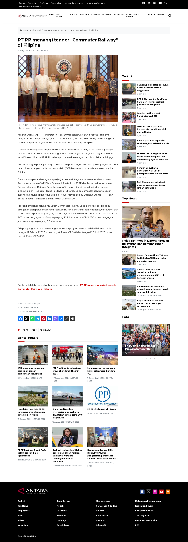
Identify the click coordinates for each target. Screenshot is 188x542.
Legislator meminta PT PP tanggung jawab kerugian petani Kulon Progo (31, 412)
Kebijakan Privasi (144, 506)
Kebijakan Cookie (144, 510)
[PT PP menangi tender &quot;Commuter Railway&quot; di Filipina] (146, 221)
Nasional (100, 520)
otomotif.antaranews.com (30, 6)
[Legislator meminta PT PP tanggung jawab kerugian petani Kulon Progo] (33, 396)
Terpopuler (32, 3)
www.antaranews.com (74, 3)
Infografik (101, 525)
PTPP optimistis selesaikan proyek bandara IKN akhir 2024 (66, 371)
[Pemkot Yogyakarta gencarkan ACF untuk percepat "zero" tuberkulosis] (129, 172)
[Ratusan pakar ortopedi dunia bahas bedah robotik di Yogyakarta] (129, 88)
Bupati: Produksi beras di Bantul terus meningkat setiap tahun (150, 303)
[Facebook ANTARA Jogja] (143, 3)
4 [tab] (150, 358)
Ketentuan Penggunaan (148, 501)
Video (21, 520)
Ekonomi (95, 15)
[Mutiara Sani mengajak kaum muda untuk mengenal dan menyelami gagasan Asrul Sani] (129, 157)
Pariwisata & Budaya (132, 16)
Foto (125, 317)
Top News (43, 3)
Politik (73, 15)
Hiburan (151, 15)
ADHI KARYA (45, 330)
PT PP (25, 330)
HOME (51, 15)
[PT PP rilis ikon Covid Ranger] (102, 396)
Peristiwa (84, 15)
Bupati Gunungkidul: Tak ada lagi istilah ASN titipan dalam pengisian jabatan (152, 258)
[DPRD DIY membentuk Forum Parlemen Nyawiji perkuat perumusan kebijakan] (129, 103)
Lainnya (160, 15)
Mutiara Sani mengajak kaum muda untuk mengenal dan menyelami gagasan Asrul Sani (153, 156)
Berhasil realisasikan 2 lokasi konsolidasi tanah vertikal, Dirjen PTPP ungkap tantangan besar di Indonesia (67, 456)
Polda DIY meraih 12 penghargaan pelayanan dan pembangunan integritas (145, 244)
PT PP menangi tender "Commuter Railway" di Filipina (71, 30)
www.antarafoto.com (96, 3)
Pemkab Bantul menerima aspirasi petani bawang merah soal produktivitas (152, 289)
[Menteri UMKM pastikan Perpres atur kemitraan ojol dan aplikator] (129, 130)
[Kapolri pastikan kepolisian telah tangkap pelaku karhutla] (129, 144)
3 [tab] (146, 358)
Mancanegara (103, 501)
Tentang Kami (56, 3)
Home (25, 30)
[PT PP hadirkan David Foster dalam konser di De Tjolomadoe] (33, 437)
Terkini (22, 3)
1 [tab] (138, 358)
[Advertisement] (68, 260)
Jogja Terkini (59, 16)
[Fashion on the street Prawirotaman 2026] (129, 117)
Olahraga (106, 15)
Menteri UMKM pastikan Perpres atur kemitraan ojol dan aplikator (151, 129)
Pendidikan (119, 15)
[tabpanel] (146, 340)
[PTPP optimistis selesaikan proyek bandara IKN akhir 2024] (67, 355)
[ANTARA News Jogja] (32, 16)
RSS (137, 525)
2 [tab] (142, 358)
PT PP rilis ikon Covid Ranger (102, 409)
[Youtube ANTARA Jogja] (160, 3)
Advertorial (102, 515)
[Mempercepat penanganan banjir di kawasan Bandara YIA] (102, 355)
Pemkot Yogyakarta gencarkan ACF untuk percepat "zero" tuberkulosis (152, 171)
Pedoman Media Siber (146, 520)
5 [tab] (154, 358)
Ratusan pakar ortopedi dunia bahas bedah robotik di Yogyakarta (152, 88)
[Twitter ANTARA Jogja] (149, 3)
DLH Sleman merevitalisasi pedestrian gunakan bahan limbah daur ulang (151, 185)
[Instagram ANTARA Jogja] (154, 3)
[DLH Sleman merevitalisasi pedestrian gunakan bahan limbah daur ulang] (129, 186)
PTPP (34, 330)
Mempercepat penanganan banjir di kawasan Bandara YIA (101, 371)
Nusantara (23, 525)
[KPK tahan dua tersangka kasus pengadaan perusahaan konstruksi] (33, 355)
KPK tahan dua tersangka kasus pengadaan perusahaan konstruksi (31, 371)
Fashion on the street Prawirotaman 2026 (140, 347)
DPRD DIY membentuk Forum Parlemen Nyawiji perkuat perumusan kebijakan (152, 102)
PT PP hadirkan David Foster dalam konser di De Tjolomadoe (32, 453)
